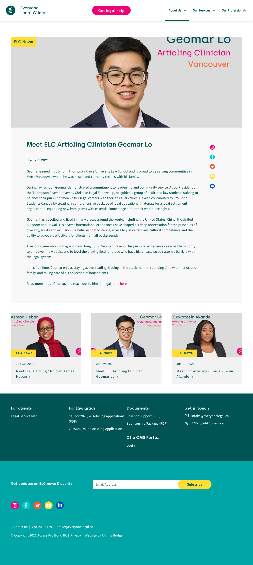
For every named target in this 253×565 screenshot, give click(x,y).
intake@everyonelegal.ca (210, 416)
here (123, 283)
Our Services (201, 10)
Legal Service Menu (25, 416)
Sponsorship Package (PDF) (146, 423)
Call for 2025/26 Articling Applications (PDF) (97, 419)
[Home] (25, 10)
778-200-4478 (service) (208, 423)
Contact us (20, 526)
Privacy (75, 535)
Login (130, 445)
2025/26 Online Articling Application (95, 428)
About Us (175, 10)
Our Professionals (234, 10)
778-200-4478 (42, 526)
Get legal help (111, 11)
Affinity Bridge (112, 535)
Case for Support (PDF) (143, 416)
